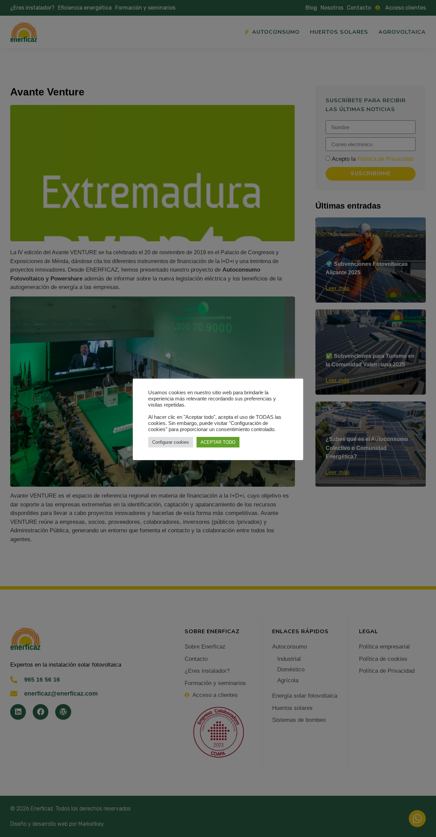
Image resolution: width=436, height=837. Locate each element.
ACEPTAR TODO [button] (218, 442)
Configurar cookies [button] (170, 442)
